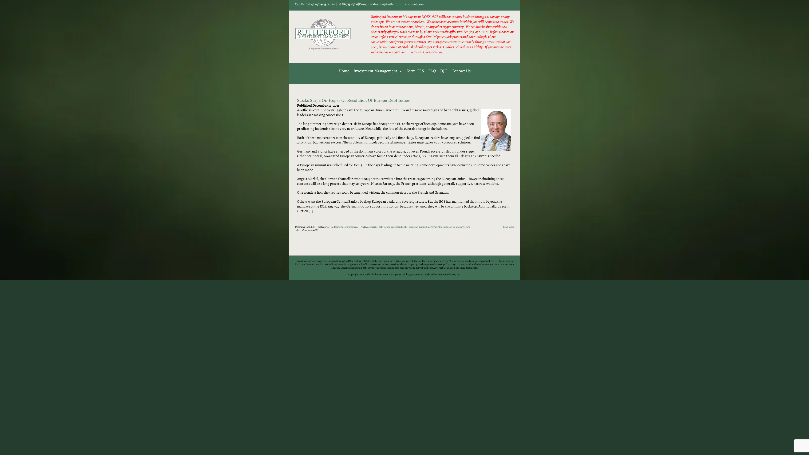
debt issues (384, 227)
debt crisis (372, 227)
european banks (399, 227)
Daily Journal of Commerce (344, 227)
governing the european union (443, 227)
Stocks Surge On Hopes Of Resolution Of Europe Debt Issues (353, 100)
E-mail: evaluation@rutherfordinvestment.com (391, 4)
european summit (418, 227)
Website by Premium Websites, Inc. (443, 274)
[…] (311, 211)
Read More (508, 227)
